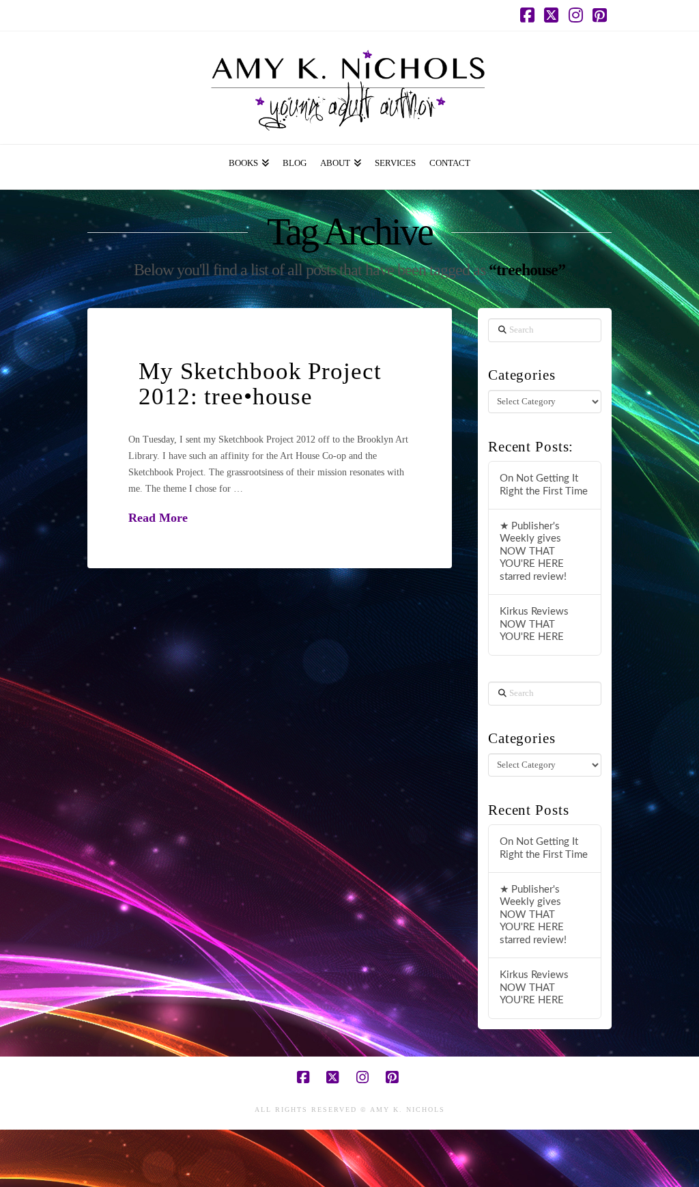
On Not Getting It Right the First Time (544, 485)
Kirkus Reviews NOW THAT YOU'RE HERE (534, 624)
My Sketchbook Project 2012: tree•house (260, 384)
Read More (158, 518)
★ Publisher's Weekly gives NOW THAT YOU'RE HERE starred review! (533, 551)
